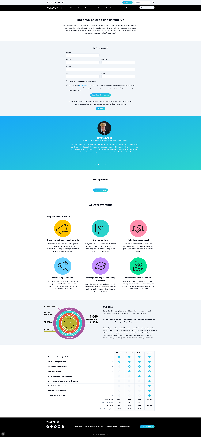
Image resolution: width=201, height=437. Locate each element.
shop (76, 426)
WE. (71, 8)
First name (69, 59)
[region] (100, 143)
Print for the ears (89, 426)
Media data (99, 426)
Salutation (68, 52)
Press (81, 426)
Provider (128, 8)
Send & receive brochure (100, 95)
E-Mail (67, 73)
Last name (104, 59)
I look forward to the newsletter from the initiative (82, 81)
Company (68, 66)
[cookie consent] (3, 434)
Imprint (115, 426)
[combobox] (83, 55)
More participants (100, 190)
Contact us (108, 426)
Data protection (83, 85)
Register (100, 109)
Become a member (147, 8)
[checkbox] (67, 80)
